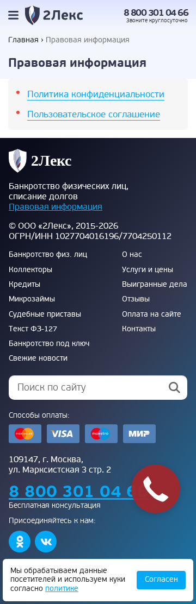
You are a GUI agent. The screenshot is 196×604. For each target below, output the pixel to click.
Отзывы (136, 299)
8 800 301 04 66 (156, 13)
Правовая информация (55, 207)
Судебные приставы (45, 314)
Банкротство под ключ (49, 343)
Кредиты (24, 284)
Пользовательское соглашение (93, 114)
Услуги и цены (147, 270)
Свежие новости (38, 358)
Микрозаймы (32, 299)
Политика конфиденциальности (95, 94)
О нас (132, 254)
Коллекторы (30, 270)
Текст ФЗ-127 (33, 329)
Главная (23, 40)
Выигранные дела (154, 284)
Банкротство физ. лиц (48, 254)
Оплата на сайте (151, 314)
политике (61, 588)
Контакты (139, 329)
